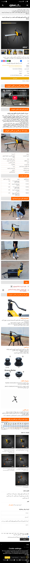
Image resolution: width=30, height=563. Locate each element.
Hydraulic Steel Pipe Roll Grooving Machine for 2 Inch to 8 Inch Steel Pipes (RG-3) (12, 66)
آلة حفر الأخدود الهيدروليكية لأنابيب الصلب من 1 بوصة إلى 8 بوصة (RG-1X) (22, 450)
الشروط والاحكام (11, 537)
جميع (25, 9)
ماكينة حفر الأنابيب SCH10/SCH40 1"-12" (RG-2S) (22, 487)
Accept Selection (15, 557)
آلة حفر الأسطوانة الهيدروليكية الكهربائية (20, 11)
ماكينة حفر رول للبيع (24, 496)
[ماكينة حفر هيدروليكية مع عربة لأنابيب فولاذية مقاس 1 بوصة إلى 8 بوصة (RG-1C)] (22, 460)
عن (25, 1)
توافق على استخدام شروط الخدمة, (18, 537)
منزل (28, 9)
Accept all (7, 557)
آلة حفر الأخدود (9, 496)
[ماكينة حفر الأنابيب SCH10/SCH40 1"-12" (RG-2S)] (22, 478)
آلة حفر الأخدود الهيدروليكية (23, 494)
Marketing (5, 560)
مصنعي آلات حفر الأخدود (12, 494)
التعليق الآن (11, 504)
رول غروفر (20, 9)
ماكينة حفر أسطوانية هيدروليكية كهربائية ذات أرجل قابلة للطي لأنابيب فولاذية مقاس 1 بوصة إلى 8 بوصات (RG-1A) (8, 451)
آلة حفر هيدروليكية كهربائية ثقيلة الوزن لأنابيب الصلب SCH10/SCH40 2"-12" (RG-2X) (8, 469)
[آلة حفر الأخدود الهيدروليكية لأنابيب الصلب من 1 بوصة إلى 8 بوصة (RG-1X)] (22, 441)
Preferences (11, 560)
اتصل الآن (15, 78)
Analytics (18, 560)
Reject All (23, 557)
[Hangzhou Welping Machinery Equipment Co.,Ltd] (15, 5)
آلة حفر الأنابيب (16, 496)
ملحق (26, 534)
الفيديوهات (21, 1)
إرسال (24, 539)
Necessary (23, 560)
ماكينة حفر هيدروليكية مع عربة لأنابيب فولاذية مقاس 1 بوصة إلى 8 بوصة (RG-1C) (22, 469)
